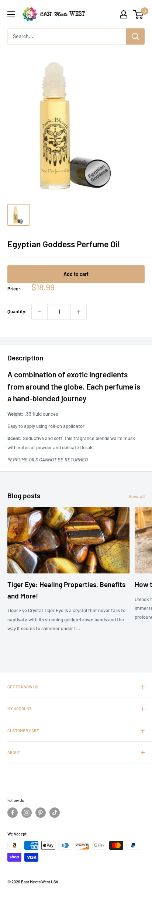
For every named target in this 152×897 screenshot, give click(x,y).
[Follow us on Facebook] (12, 812)
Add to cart (76, 274)
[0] (138, 14)
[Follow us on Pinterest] (40, 812)
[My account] (123, 14)
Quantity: (17, 311)
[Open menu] (11, 14)
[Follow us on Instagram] (26, 812)
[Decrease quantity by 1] (39, 312)
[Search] (135, 36)
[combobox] (66, 36)
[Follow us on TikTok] (54, 812)
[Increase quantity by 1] (78, 312)
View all (136, 496)
